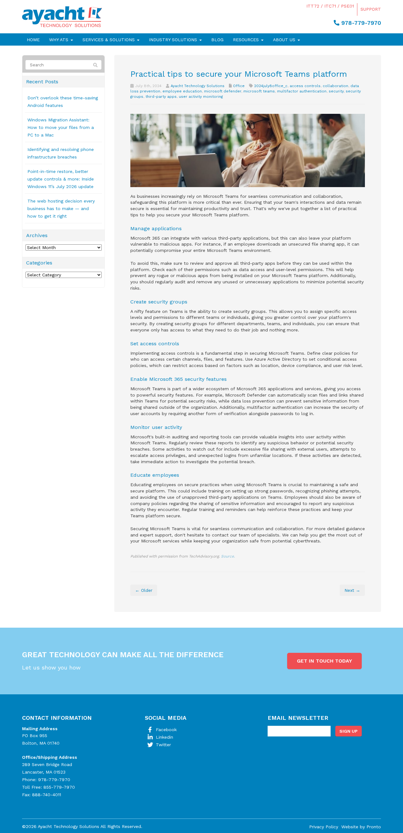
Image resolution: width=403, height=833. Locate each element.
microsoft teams (259, 91)
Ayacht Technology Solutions (197, 86)
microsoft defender (222, 91)
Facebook (166, 729)
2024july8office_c (270, 86)
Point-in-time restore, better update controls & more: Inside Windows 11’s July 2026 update (60, 179)
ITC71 (330, 5)
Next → (352, 590)
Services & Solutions (109, 39)
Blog (217, 39)
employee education (182, 91)
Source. (228, 556)
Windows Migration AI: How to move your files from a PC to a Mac (60, 127)
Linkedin (164, 737)
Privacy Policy (323, 826)
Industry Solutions (174, 39)
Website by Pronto (361, 826)
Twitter (163, 744)
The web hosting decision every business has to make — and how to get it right (61, 208)
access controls (305, 86)
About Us (285, 39)
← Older (143, 590)
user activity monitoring (201, 96)
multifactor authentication (301, 91)
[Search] (95, 65)
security (336, 91)
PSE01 (347, 5)
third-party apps (161, 96)
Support (370, 9)
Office (239, 86)
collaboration (335, 86)
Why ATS (59, 39)
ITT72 (312, 5)
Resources (246, 39)
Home (33, 39)
